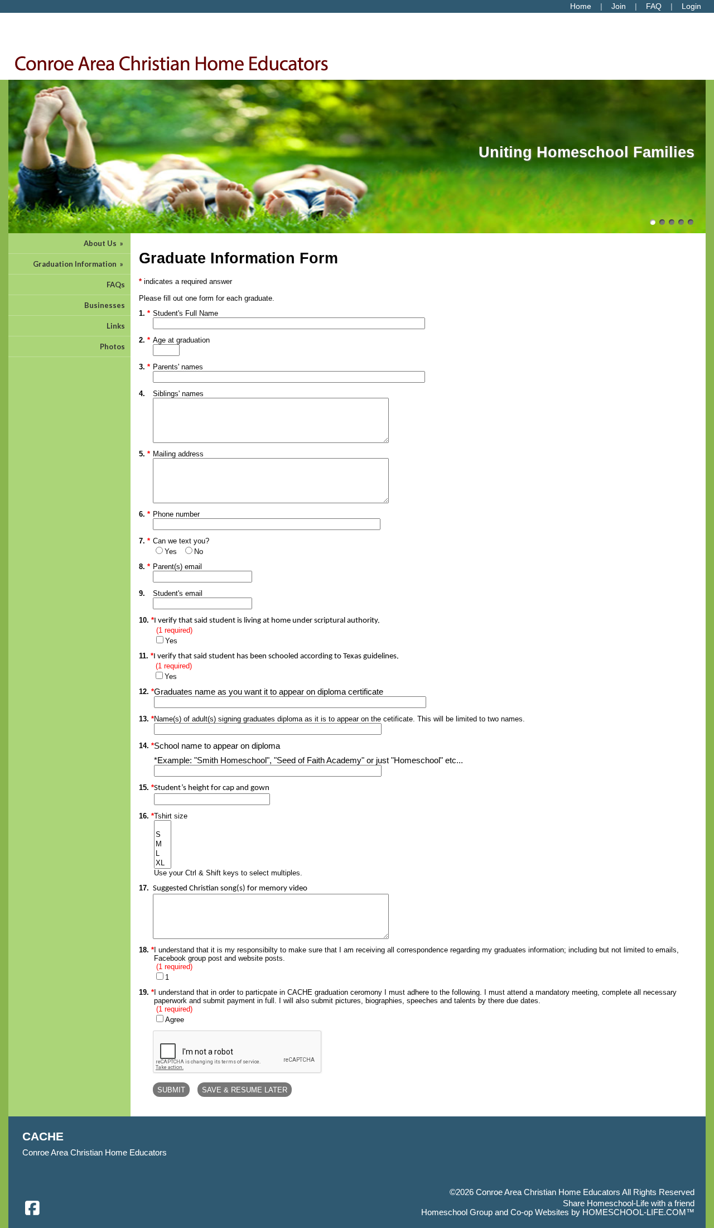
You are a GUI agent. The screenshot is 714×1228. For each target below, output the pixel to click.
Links (116, 325)
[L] (163, 854)
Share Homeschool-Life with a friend (628, 1203)
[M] (163, 844)
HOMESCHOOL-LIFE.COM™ (638, 1212)
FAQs (116, 284)
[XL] (163, 863)
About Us (104, 243)
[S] (163, 835)
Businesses (104, 305)
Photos (112, 346)
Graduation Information (79, 263)
